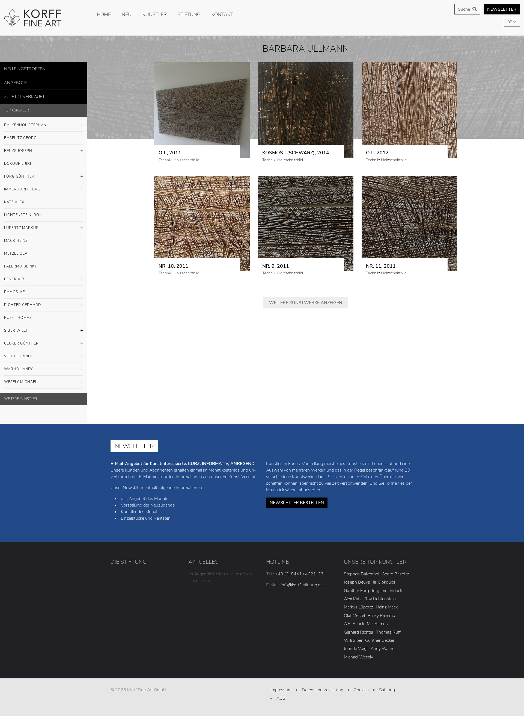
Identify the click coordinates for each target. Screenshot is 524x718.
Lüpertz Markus (21, 224)
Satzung (387, 687)
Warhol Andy (18, 365)
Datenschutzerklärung (322, 687)
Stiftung (189, 14)
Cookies (361, 687)
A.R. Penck (354, 621)
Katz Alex (14, 198)
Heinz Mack (387, 604)
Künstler (154, 14)
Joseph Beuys (357, 579)
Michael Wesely (358, 654)
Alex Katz (353, 596)
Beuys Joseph (18, 147)
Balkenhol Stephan (25, 121)
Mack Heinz (16, 237)
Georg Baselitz (395, 571)
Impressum (280, 687)
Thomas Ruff (388, 629)
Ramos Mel (15, 288)
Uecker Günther (21, 340)
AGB (280, 695)
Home (104, 14)
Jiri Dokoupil (384, 579)
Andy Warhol (383, 646)
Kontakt (222, 14)
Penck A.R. (14, 275)
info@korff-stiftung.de (302, 582)
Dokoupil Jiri (17, 160)
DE (510, 22)
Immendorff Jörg (22, 186)
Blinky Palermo (381, 612)
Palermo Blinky (20, 263)
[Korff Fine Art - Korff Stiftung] (43, 17)
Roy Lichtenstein (380, 596)
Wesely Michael (20, 378)
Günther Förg (356, 587)
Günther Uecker (379, 637)
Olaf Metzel (354, 612)
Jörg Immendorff (387, 587)
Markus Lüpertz (358, 604)
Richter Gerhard (22, 301)
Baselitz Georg (20, 134)
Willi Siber (353, 637)
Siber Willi (15, 327)
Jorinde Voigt (356, 646)
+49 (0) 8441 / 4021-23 (299, 571)
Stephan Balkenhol (361, 571)
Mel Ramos (377, 621)
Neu (127, 14)
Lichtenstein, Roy (22, 211)
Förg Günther (19, 173)
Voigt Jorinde (18, 353)
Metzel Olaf (17, 250)
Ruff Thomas (18, 314)
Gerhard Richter (358, 629)
